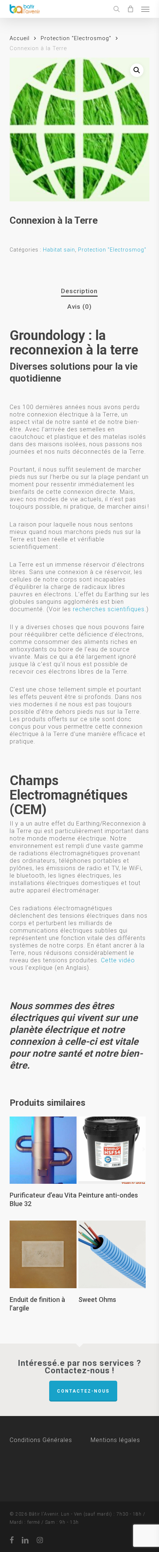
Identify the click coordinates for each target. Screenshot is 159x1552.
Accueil (20, 38)
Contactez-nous (83, 1391)
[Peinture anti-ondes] (112, 1150)
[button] (145, 9)
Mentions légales (115, 1440)
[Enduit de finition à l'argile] (43, 1254)
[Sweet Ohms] (112, 1254)
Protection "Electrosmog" (76, 38)
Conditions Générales (50, 1440)
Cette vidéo (118, 960)
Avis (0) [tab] (79, 306)
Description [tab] (79, 291)
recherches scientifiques (109, 609)
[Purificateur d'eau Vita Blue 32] (43, 1150)
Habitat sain (59, 250)
